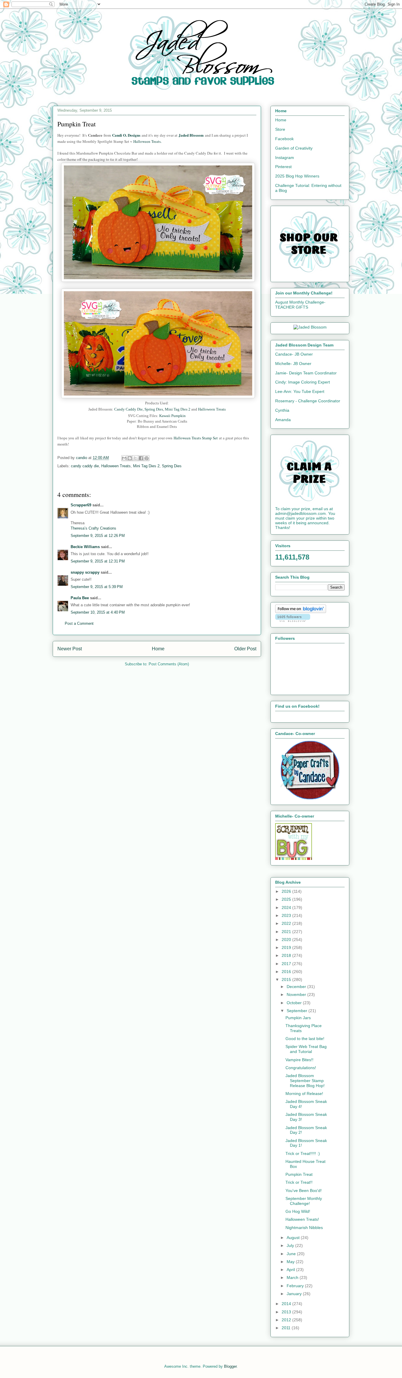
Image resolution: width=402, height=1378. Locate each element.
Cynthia (282, 410)
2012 (287, 1319)
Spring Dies (153, 409)
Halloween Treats (212, 409)
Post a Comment (79, 623)
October (295, 1002)
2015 (287, 979)
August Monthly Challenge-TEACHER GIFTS (300, 304)
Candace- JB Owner (294, 354)
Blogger (230, 1366)
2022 (287, 923)
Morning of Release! (304, 1093)
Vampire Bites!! (299, 1059)
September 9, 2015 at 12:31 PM (98, 561)
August (294, 1237)
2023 (287, 915)
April (291, 1269)
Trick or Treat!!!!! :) (302, 1153)
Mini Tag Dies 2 (178, 409)
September (297, 1010)
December (297, 986)
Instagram (284, 157)
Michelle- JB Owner (293, 363)
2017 (287, 963)
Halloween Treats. (147, 141)
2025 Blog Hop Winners (297, 176)
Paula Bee (80, 598)
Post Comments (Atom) (169, 664)
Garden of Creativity (294, 148)
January (295, 1293)
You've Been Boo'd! (303, 1190)
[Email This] (124, 458)
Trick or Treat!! (299, 1182)
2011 (287, 1327)
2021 (287, 931)
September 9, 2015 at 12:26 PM (98, 535)
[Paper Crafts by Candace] (309, 798)
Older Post (245, 648)
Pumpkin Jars (298, 1017)
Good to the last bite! (304, 1038)
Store (280, 129)
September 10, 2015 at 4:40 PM (98, 612)
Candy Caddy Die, (129, 409)
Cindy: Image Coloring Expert (302, 382)
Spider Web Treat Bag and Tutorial (306, 1049)
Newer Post (69, 648)
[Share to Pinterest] (146, 458)
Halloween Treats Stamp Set (196, 438)
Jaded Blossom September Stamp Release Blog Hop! (305, 1080)
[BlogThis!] (130, 458)
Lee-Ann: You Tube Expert (299, 391)
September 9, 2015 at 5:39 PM (97, 587)
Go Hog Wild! (297, 1211)
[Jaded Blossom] (310, 327)
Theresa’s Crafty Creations (93, 528)
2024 (287, 907)
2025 (287, 899)
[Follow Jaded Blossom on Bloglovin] (300, 611)
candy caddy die (85, 466)
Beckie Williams (85, 547)
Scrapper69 (81, 505)
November (297, 994)
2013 (287, 1312)
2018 (287, 955)
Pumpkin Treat (299, 1174)
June (292, 1253)
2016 (287, 971)
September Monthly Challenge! (303, 1201)
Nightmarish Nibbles (304, 1227)
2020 (287, 939)
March (293, 1277)
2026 (287, 891)
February (296, 1285)
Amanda (283, 419)
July (291, 1245)
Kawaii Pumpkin (172, 415)
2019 (287, 947)
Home (158, 648)
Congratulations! (300, 1067)
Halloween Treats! (302, 1219)
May (291, 1261)
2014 (287, 1303)
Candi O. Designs (127, 135)
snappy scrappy (85, 572)
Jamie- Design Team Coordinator (306, 373)
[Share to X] (135, 458)
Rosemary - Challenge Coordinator (307, 401)
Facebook (284, 138)
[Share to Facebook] (141, 458)
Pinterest (283, 166)
